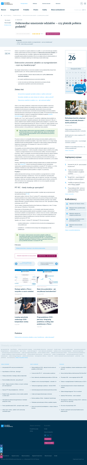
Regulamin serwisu (15, 455)
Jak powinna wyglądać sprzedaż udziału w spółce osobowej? (34, 94)
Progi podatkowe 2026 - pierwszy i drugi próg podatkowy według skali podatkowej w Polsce (76, 190)
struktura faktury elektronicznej (34, 354)
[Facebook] (1, 446)
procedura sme (47, 354)
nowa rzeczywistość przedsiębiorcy (76, 352)
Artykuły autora (7, 25)
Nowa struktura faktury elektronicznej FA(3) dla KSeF (73, 373)
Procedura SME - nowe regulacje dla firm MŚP (72, 377)
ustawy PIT (23, 164)
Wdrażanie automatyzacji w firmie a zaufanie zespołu (44, 402)
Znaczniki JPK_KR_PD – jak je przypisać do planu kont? (77, 165)
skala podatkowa (14, 351)
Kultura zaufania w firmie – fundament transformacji (44, 398)
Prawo (35, 10)
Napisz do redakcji (49, 443)
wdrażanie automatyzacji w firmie (59, 352)
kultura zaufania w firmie (43, 352)
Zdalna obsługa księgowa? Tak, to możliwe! (71, 391)
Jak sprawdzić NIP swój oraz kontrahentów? (12, 367)
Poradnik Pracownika (34, 429)
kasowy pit (50, 349)
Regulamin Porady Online (37, 455)
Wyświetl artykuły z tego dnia (73, 91)
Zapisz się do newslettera (53, 34)
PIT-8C (27, 194)
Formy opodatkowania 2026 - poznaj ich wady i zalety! (15, 405)
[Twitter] (1, 448)
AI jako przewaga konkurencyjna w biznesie (42, 394)
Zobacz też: (19, 89)
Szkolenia (58, 3)
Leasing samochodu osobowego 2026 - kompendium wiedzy (21, 319)
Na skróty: (19, 40)
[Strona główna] (1, 15)
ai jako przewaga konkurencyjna (29, 352)
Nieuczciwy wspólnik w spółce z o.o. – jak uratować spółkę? (34, 100)
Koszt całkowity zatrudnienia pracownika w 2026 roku (44, 377)
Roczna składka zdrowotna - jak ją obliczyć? (12, 380)
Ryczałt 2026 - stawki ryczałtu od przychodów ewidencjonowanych (76, 178)
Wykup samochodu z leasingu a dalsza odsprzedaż (14, 376)
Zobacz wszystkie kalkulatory (72, 230)
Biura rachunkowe (58, 10)
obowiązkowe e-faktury (40, 356)
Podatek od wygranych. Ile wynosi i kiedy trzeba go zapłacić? (76, 183)
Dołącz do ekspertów (48, 432)
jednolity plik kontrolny (28, 356)
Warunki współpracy (26, 455)
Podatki (26, 10)
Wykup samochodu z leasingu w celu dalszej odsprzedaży (30, 248)
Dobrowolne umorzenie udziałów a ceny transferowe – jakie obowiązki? (34, 337)
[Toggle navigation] (85, 3)
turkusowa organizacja (78, 351)
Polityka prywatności (5, 455)
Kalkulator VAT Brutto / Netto (76, 203)
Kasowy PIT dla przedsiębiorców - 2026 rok (13, 390)
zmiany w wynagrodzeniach (58, 354)
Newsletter (47, 439)
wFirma (31, 431)
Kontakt (45, 429)
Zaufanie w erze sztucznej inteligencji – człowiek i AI (44, 381)
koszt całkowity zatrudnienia (45, 351)
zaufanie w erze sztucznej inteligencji (62, 351)
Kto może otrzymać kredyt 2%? (68, 405)
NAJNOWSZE (67, 115)
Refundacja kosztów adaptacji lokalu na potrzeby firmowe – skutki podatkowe (75, 120)
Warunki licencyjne (48, 455)
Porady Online (24, 3)
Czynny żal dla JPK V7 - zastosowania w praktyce (43, 373)
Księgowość (14, 10)
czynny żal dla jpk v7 (32, 351)
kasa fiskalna (14, 349)
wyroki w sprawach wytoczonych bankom (64, 356)
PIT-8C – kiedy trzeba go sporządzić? (25, 44)
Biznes (3, 10)
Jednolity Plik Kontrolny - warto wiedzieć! (71, 395)
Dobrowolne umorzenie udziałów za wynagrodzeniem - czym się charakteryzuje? (34, 42)
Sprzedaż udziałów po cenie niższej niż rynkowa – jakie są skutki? (36, 97)
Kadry (44, 10)
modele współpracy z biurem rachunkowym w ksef (14, 354)
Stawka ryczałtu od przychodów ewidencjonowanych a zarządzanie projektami (76, 171)
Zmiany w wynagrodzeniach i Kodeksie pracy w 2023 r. (74, 381)
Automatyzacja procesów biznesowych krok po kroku (44, 390)
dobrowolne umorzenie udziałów (23, 33)
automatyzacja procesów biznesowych (11, 352)
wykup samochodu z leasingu (25, 349)
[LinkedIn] (1, 451)
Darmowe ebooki (46, 3)
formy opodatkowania (67, 349)
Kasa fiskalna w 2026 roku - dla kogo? (11, 371)
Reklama (35, 3)
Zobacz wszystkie (69, 150)
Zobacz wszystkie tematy (21, 357)
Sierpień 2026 (76, 69)
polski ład (77, 356)
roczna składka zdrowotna (39, 349)
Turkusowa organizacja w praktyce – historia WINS (44, 385)
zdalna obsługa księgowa (15, 356)
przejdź (80, 91)
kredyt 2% (50, 356)
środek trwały (57, 349)
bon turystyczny (11, 357)
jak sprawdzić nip (5, 349)
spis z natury (23, 351)
